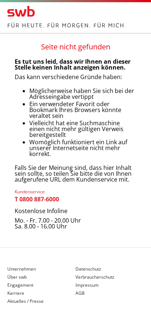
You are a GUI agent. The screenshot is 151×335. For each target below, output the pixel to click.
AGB (80, 293)
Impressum (87, 285)
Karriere (15, 293)
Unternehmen (21, 269)
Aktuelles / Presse (25, 301)
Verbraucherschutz (95, 277)
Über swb (17, 277)
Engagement (20, 285)
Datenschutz (88, 269)
